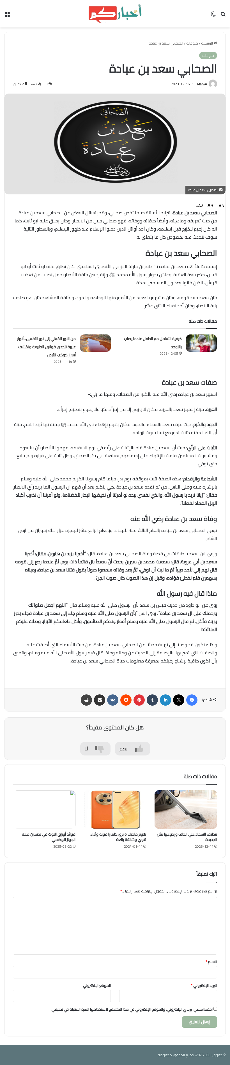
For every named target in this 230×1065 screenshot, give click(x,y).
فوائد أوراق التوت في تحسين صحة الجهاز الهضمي (48, 837)
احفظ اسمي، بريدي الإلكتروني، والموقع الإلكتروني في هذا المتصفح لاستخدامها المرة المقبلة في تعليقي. (132, 1009)
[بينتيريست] (139, 700)
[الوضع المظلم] (213, 16)
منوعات (192, 43)
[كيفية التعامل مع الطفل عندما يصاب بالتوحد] (201, 343)
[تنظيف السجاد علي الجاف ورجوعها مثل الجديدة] (186, 809)
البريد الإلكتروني (204, 985)
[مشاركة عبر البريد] (99, 700)
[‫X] (178, 700)
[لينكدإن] (165, 700)
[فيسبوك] (191, 700)
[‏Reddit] (126, 700)
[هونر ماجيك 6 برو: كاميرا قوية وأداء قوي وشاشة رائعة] (115, 809)
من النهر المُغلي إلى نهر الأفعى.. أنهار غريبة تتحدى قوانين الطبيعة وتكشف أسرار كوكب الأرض (46, 347)
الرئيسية (207, 43)
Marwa (202, 84)
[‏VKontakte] (112, 700)
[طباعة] (86, 700)
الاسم (211, 961)
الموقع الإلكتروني (97, 985)
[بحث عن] (223, 16)
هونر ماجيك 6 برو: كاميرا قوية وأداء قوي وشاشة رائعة (118, 837)
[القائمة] (7, 16)
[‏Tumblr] (152, 700)
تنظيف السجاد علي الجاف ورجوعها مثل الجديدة (187, 837)
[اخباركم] (115, 14)
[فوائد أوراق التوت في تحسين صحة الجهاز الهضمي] (44, 809)
